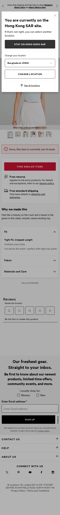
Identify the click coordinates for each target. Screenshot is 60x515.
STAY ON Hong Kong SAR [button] (30, 44)
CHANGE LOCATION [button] (30, 74)
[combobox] (30, 63)
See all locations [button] (32, 85)
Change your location (15, 55)
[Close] (55, 15)
